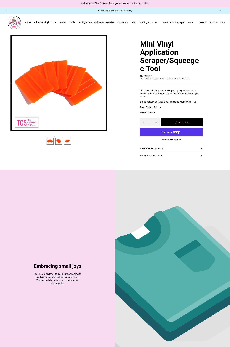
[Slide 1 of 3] (50, 141)
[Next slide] (220, 10)
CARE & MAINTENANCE (151, 148)
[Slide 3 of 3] (67, 141)
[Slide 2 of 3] (59, 141)
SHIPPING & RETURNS (151, 155)
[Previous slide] (7, 10)
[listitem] (190, 22)
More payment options (171, 139)
